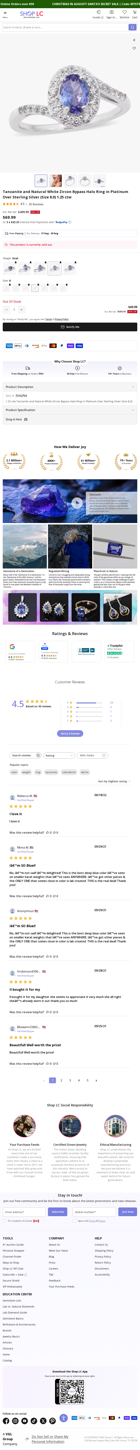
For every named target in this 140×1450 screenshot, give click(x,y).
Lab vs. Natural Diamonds (18, 1306)
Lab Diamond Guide (15, 1312)
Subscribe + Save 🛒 (15, 1274)
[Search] (133, 27)
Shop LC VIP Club (13, 1268)
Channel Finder (12, 1256)
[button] (69, 222)
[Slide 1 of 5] (41, 180)
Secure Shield (11, 1280)
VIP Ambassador (12, 1286)
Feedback (54, 1280)
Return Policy (103, 1262)
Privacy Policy (103, 1256)
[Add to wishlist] (134, 48)
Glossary (8, 1348)
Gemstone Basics (13, 1318)
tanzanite (51, 772)
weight (26, 772)
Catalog (7, 1360)
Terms (92, 1220)
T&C (51, 1274)
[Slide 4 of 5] (84, 180)
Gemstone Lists (12, 1300)
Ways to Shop (11, 1262)
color (14, 772)
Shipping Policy (104, 1250)
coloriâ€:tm (69, 772)
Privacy (101, 1220)
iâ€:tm (85, 772)
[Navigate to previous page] (43, 1080)
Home (6, 1354)
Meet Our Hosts (58, 1250)
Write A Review (70, 733)
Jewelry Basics (11, 1336)
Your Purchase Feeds (61, 1286)
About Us (54, 1244)
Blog (51, 1256)
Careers (53, 1268)
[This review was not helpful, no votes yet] (54, 833)
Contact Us (101, 1244)
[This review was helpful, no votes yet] (47, 833)
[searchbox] (22, 755)
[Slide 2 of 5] (55, 180)
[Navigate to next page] (96, 1080)
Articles (7, 1342)
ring (38, 772)
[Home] (35, 14)
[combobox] (66, 27)
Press (52, 1262)
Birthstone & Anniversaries (19, 1324)
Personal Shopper (13, 1250)
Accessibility (102, 1274)
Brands (7, 1330)
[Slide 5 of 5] (99, 180)
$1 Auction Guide (13, 1244)
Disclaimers (102, 1268)
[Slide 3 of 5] (70, 180)
